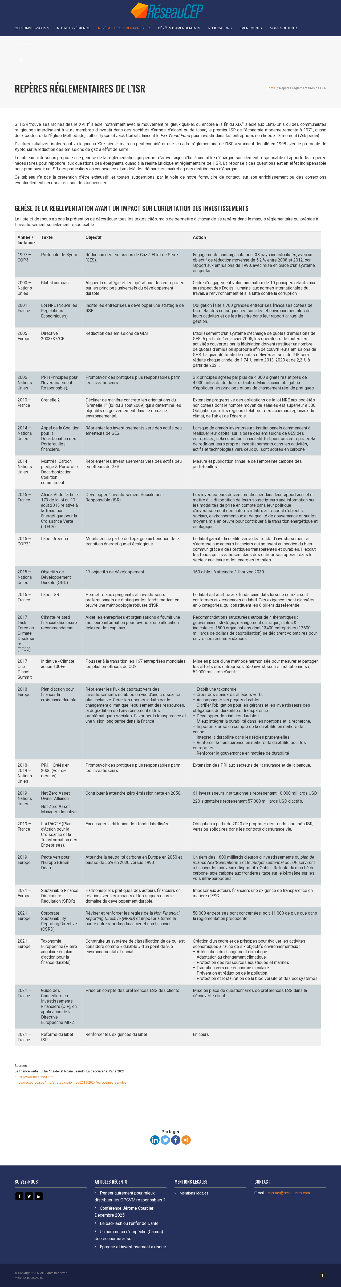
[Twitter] (165, 1140)
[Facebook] (175, 1140)
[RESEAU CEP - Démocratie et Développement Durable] (166, 10)
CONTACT (26, 44)
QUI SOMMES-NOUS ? (32, 28)
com (51, 1077)
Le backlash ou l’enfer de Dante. (129, 1223)
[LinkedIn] (155, 1140)
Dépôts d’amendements (179, 28)
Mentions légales (194, 1193)
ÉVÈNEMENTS (251, 28)
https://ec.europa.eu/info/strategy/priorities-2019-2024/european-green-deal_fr (73, 1082)
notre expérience (73, 28)
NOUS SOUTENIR (283, 28)
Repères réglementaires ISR (124, 28)
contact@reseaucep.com (289, 1193)
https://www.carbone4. (31, 1077)
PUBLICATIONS (220, 28)
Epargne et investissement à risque (133, 1246)
